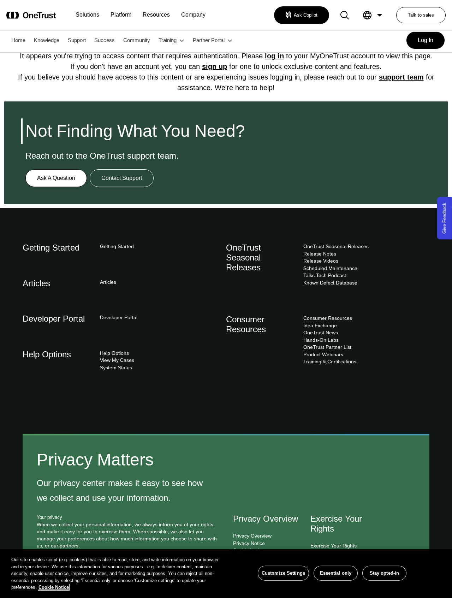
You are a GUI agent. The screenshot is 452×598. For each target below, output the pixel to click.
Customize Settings (283, 573)
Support (77, 40)
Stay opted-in (384, 573)
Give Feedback (444, 218)
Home (18, 40)
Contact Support (121, 178)
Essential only (336, 573)
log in (274, 56)
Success (104, 40)
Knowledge (46, 40)
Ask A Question (56, 178)
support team (401, 77)
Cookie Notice (53, 587)
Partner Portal (209, 40)
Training (168, 40)
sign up (214, 66)
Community (136, 40)
